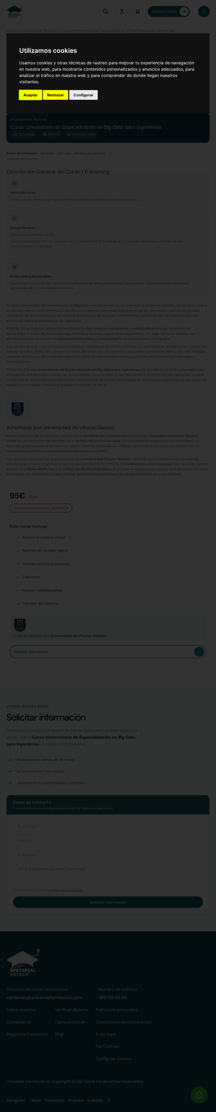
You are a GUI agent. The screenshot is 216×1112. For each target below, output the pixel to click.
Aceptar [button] (30, 95)
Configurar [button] (83, 95)
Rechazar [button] (55, 95)
